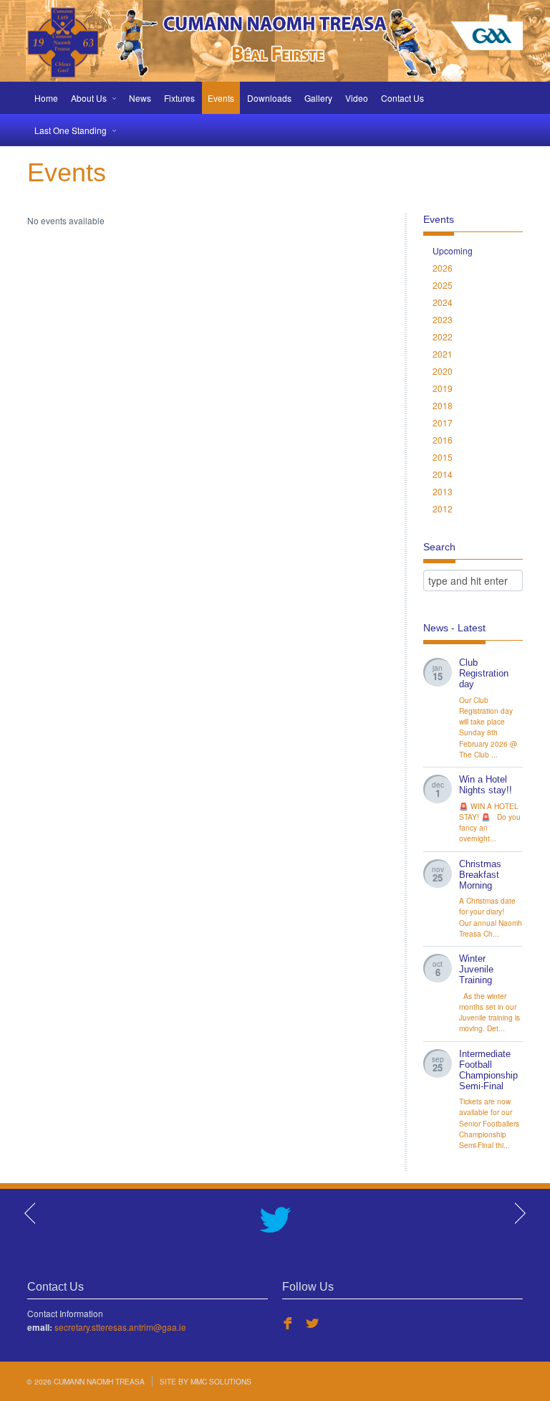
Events (221, 98)
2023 (443, 319)
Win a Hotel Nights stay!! (485, 785)
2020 (443, 371)
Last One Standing (70, 130)
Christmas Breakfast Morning (480, 875)
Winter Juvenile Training (476, 969)
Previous (31, 1213)
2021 (443, 354)
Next (519, 1213)
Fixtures (179, 98)
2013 (443, 491)
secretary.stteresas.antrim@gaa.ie (120, 1327)
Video (356, 98)
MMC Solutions (220, 1381)
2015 (443, 457)
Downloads (269, 98)
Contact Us (402, 98)
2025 (443, 285)
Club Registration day (483, 673)
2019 (443, 388)
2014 (443, 474)
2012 (443, 508)
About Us (89, 98)
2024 (443, 302)
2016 (443, 440)
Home (46, 98)
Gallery (318, 98)
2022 (443, 336)
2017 (443, 422)
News (140, 98)
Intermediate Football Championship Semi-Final (488, 1070)
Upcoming (453, 250)
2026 (443, 268)
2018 (443, 405)
